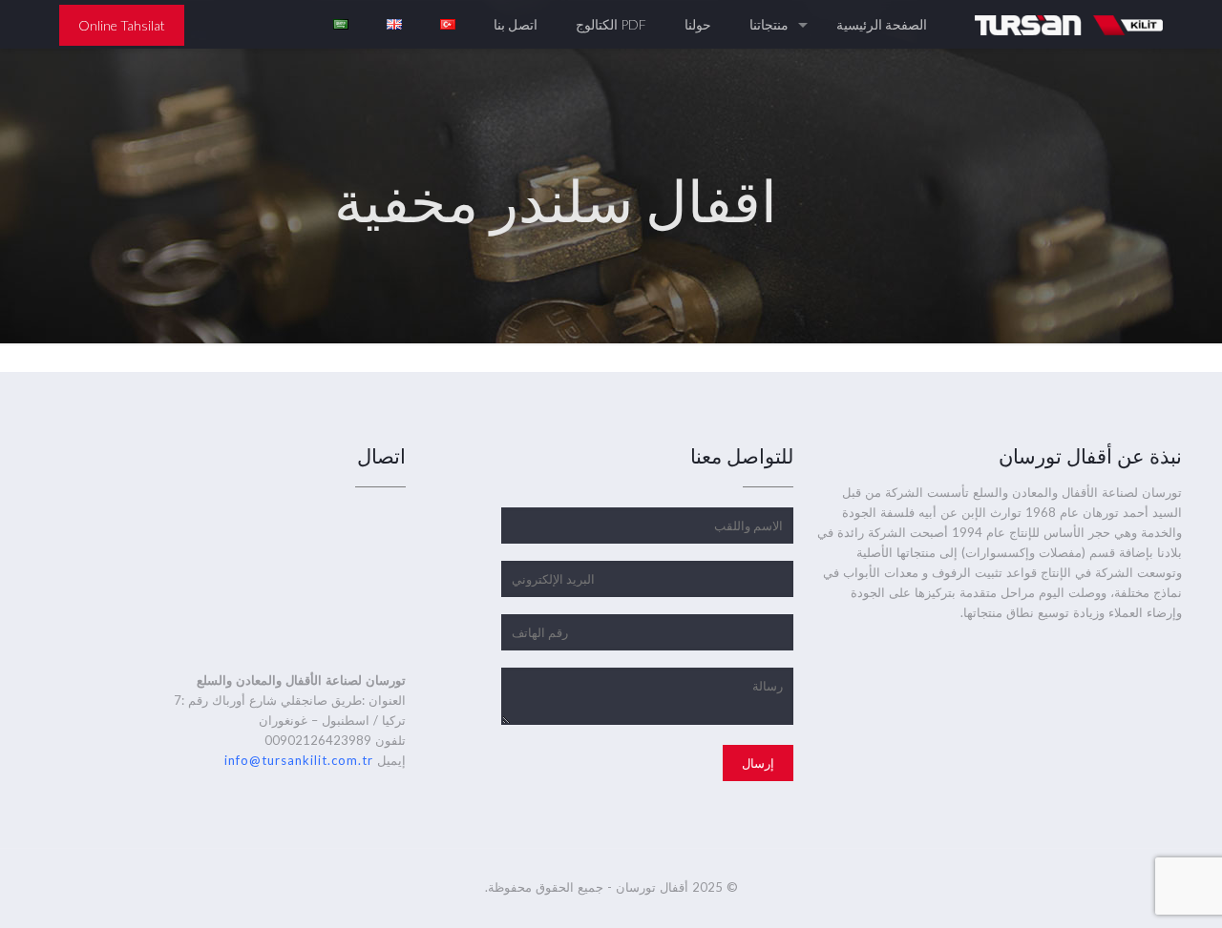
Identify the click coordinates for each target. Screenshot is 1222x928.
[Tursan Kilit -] (1069, 24)
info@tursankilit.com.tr (298, 760)
